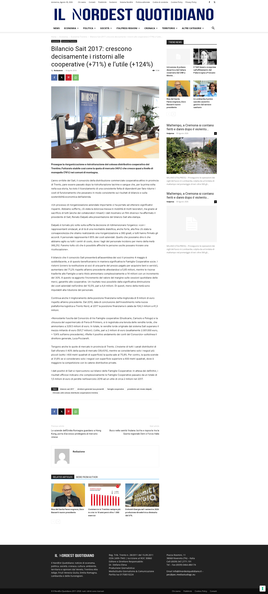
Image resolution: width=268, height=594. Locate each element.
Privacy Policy (191, 2)
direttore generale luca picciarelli (90, 389)
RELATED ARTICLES (62, 477)
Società (104, 28)
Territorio (168, 28)
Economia (70, 28)
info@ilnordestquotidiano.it (187, 571)
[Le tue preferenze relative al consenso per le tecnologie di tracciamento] (263, 589)
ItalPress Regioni (126, 28)
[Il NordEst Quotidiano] (134, 15)
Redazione (58, 70)
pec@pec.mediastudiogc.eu (181, 574)
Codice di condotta (160, 2)
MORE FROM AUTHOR (87, 477)
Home (53, 36)
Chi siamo (82, 2)
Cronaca (149, 28)
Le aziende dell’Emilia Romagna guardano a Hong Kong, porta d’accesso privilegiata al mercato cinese (76, 433)
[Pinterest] (68, 77)
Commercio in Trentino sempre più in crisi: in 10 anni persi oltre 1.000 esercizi (104, 512)
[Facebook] (209, 2)
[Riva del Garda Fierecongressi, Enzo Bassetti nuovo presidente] (68, 495)
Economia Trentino (79, 36)
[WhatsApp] (76, 77)
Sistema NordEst (126, 2)
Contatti (92, 2)
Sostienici (113, 2)
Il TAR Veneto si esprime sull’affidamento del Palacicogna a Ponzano (204, 70)
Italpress (170, 133)
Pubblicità (102, 2)
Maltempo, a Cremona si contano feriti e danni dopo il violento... (190, 127)
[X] (214, 2)
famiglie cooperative (115, 389)
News (56, 28)
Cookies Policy (177, 2)
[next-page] (58, 522)
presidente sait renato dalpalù (139, 389)
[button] (213, 28)
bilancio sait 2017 (67, 389)
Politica (88, 28)
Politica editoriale (143, 2)
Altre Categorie (191, 28)
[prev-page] (53, 522)
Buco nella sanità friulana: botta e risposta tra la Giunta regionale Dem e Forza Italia (134, 432)
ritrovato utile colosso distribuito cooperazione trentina (75, 393)
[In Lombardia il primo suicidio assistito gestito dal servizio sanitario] (205, 88)
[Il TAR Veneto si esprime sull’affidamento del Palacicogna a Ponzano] (205, 57)
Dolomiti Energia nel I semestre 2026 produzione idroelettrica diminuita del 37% (142, 512)
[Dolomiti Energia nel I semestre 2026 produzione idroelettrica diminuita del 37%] (142, 495)
